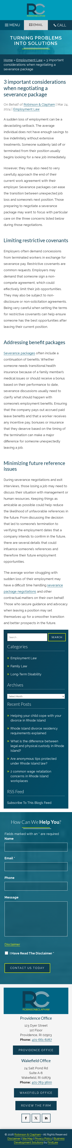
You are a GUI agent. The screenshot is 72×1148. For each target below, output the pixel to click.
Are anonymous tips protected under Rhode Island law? (33, 761)
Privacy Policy (43, 1138)
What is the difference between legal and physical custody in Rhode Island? (37, 745)
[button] (12, 24)
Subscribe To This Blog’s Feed (29, 803)
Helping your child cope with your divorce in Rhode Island (35, 718)
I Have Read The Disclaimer (32, 953)
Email (10, 858)
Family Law (18, 666)
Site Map (27, 1138)
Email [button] (38, 25)
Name (9, 838)
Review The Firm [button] (36, 1105)
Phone (10, 878)
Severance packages (19, 353)
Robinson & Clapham (39, 104)
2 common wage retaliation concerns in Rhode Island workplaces (30, 776)
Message (12, 897)
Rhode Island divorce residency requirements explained (34, 731)
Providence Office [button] (36, 1050)
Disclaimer (12, 944)
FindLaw (53, 1142)
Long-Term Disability (25, 674)
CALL (61, 25)
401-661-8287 (42, 1040)
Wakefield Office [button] (36, 1092)
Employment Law (26, 109)
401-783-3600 (42, 1082)
